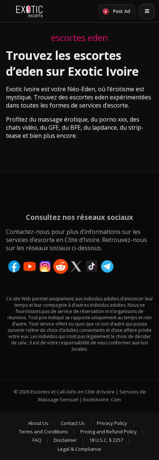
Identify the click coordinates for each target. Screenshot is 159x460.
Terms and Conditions (43, 431)
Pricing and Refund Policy (108, 431)
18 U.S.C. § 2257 (106, 440)
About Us (38, 423)
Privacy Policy (112, 423)
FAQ (37, 440)
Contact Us (73, 423)
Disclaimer (65, 440)
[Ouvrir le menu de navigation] (147, 11)
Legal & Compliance (79, 449)
